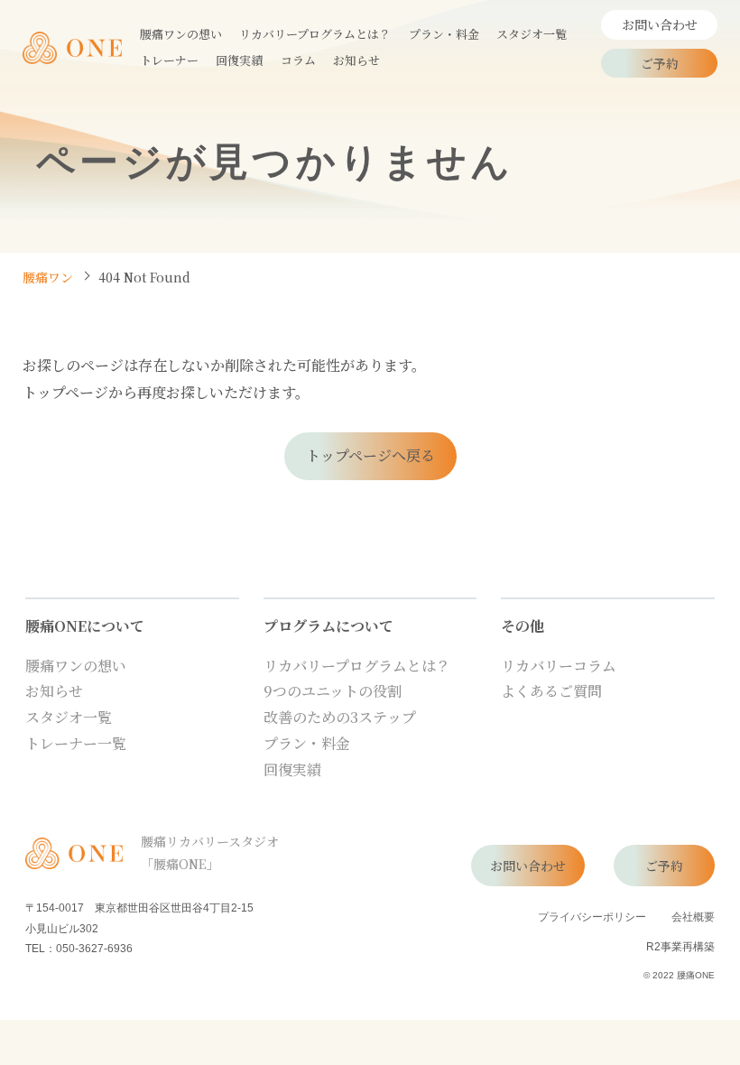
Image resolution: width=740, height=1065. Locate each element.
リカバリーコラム (558, 665)
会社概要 (693, 916)
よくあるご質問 (551, 691)
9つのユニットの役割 (333, 691)
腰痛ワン (48, 277)
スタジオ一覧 (68, 717)
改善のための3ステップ (340, 717)
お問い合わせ (660, 24)
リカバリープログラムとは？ (357, 665)
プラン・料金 (307, 743)
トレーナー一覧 (75, 743)
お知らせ (54, 691)
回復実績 (292, 769)
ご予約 (660, 63)
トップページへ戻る (370, 455)
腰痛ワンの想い (75, 665)
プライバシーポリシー (592, 916)
